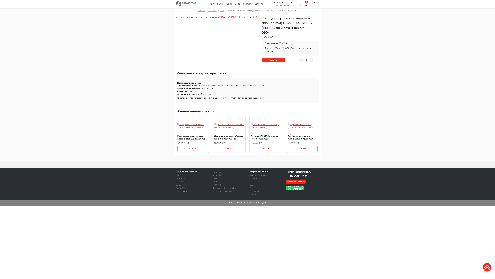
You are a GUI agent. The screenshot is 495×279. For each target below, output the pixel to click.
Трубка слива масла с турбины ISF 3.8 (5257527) (301, 137)
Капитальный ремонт (223, 191)
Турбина (217, 185)
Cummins (180, 178)
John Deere (181, 191)
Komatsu (217, 172)
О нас (237, 4)
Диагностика (255, 178)
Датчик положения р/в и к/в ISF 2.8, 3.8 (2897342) (228, 137)
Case (215, 178)
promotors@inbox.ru (299, 172)
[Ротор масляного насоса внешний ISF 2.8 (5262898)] (192, 126)
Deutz (179, 175)
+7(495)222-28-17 (297, 176)
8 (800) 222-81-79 (283, 2)
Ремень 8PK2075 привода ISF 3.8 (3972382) (264, 137)
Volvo (178, 185)
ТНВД (215, 181)
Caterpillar (181, 188)
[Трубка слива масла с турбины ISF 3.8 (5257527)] (303, 126)
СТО (251, 182)
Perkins (179, 182)
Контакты (247, 4)
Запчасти (259, 4)
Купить (273, 60)
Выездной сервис (258, 175)
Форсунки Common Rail (225, 188)
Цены (229, 4)
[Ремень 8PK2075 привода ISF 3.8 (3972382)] (266, 126)
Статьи (252, 194)
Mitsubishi (217, 175)
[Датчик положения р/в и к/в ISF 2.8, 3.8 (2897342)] (229, 126)
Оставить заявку (296, 181)
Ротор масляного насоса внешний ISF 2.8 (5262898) (191, 137)
